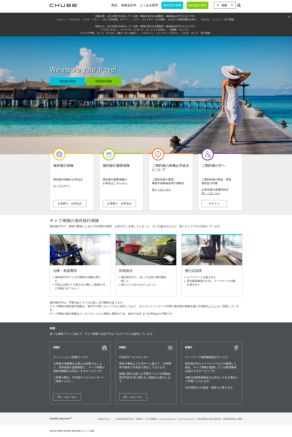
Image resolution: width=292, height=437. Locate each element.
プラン (213, 306)
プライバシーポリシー (186, 418)
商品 (114, 5)
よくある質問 (149, 5)
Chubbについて (104, 418)
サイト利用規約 (151, 418)
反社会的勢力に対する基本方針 (209, 418)
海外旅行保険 (172, 5)
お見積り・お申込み (70, 203)
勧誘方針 (139, 418)
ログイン (214, 203)
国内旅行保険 (197, 5)
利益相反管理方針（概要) (232, 418)
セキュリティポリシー (167, 418)
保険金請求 (128, 5)
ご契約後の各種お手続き (124, 418)
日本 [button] (224, 5)
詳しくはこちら (161, 189)
